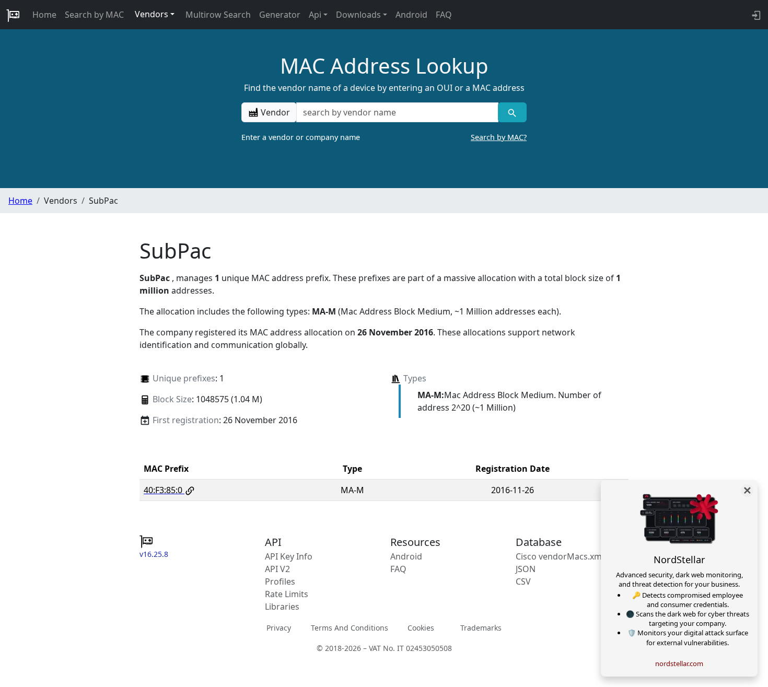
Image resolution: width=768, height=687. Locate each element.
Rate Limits (286, 594)
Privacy (278, 628)
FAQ (444, 14)
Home (44, 14)
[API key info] (755, 14)
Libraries (282, 606)
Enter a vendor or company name (384, 137)
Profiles (280, 581)
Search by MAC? (499, 137)
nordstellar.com (679, 663)
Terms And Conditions (349, 628)
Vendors (151, 14)
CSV (523, 581)
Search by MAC (94, 14)
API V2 (277, 569)
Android (411, 14)
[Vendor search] (512, 112)
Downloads (358, 14)
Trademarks (481, 628)
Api (315, 14)
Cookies (421, 628)
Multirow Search (218, 14)
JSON (526, 569)
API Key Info (288, 556)
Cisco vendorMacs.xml (560, 556)
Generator (279, 14)
